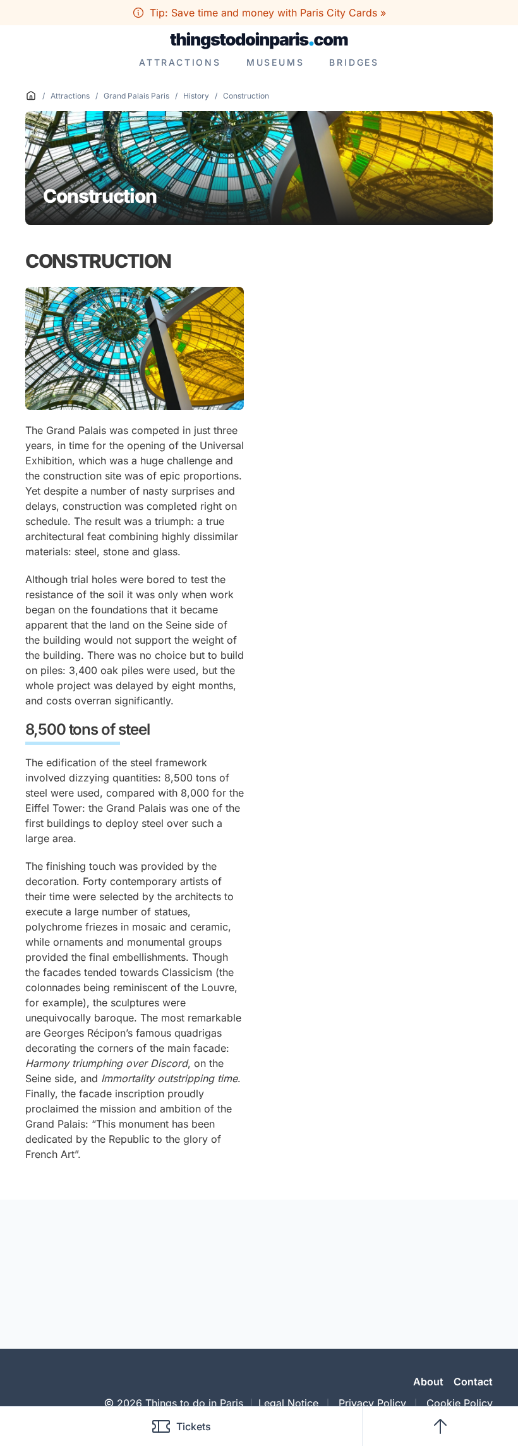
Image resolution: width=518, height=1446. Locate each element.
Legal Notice (288, 1403)
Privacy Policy (372, 1403)
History (196, 95)
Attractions (180, 62)
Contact (473, 1381)
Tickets (193, 1426)
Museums (275, 62)
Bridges (354, 62)
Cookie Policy (459, 1403)
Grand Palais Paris (136, 95)
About (428, 1381)
